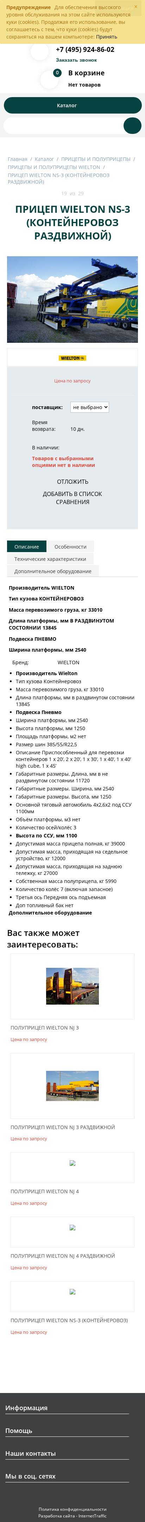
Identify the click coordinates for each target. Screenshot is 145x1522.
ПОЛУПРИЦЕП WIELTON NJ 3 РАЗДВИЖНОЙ (63, 1127)
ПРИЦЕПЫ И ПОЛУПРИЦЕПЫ (96, 159)
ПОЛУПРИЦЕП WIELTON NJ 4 (45, 1192)
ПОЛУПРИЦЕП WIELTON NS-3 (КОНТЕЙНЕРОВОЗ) (69, 1321)
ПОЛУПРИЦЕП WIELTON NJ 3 (45, 1028)
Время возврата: (44, 425)
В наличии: (45, 447)
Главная (17, 159)
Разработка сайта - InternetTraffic (72, 1516)
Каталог (44, 159)
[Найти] (132, 125)
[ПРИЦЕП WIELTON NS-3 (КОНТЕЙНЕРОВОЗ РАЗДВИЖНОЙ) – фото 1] (72, 299)
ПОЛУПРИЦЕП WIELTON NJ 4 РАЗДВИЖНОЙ (63, 1256)
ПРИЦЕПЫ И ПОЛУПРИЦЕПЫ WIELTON (54, 167)
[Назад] (53, 194)
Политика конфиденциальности (73, 1509)
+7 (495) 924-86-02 (85, 49)
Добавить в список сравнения (72, 498)
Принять (106, 36)
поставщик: (47, 407)
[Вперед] (92, 194)
